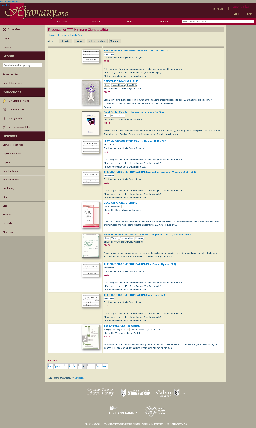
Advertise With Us (131, 424)
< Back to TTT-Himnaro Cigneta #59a (64, 35)
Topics (6, 162)
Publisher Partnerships (152, 424)
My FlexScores (17, 109)
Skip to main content (9, 2)
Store (130, 21)
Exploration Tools (12, 153)
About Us (8, 232)
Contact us (79, 378)
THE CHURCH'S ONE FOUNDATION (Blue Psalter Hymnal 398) (140, 264)
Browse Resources (13, 144)
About (87, 424)
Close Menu (14, 29)
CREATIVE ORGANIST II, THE (121, 81)
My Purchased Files (19, 127)
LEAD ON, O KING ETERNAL (120, 202)
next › (98, 366)
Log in (237, 14)
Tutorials (7, 223)
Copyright (96, 424)
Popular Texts (10, 171)
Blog (5, 205)
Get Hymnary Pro (178, 424)
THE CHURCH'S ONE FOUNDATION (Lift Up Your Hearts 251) (139, 50)
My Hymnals (15, 118)
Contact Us (116, 424)
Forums (7, 214)
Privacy (106, 424)
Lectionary (8, 188)
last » (104, 366)
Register (248, 14)
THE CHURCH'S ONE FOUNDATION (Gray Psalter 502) (135, 295)
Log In (6, 38)
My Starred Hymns (19, 101)
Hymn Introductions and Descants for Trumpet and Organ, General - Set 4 (147, 234)
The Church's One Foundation (122, 325)
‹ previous (58, 366)
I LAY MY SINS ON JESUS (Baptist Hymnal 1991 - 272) (135, 141)
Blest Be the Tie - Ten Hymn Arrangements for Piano (134, 112)
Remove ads (217, 9)
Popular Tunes (11, 179)
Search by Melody (12, 83)
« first (50, 366)
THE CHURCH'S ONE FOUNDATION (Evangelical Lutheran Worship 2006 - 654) (150, 172)
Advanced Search (12, 74)
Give (167, 424)
